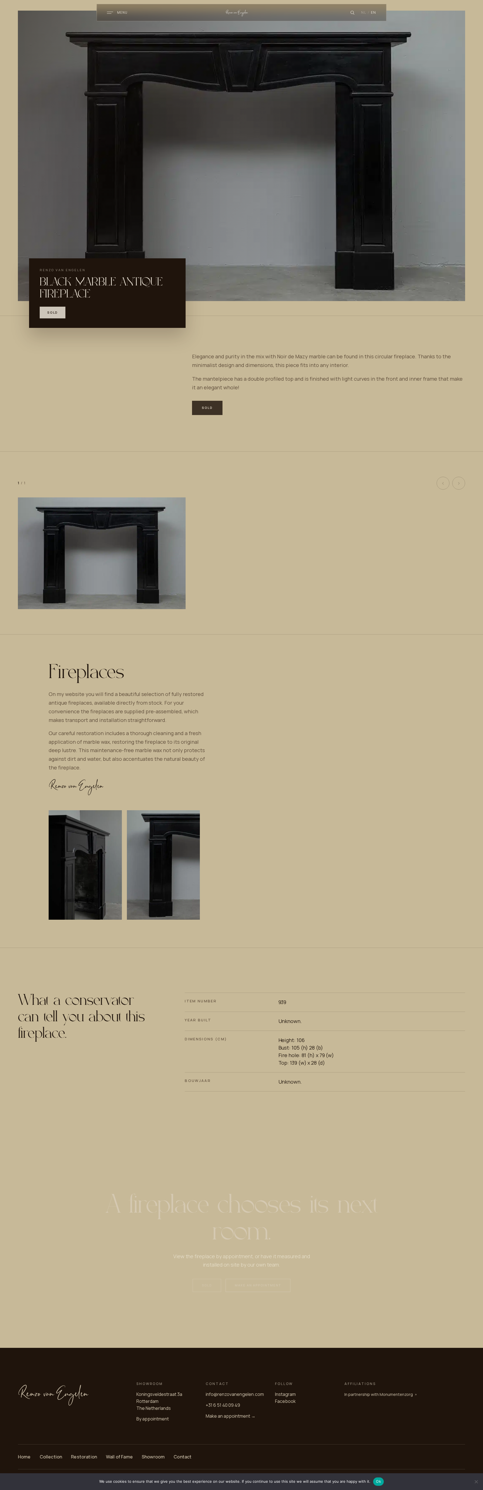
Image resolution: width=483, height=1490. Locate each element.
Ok (378, 1481)
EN (373, 12)
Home (24, 1457)
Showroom (153, 1457)
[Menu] (110, 12)
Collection (51, 1457)
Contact (182, 1457)
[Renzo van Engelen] (242, 12)
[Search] (352, 12)
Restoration (84, 1457)
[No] (476, 1481)
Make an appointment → (230, 1416)
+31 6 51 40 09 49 (223, 1405)
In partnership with (378, 1394)
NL (363, 12)
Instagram (285, 1394)
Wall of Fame (119, 1457)
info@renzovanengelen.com (235, 1394)
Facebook (285, 1401)
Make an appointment (258, 1285)
